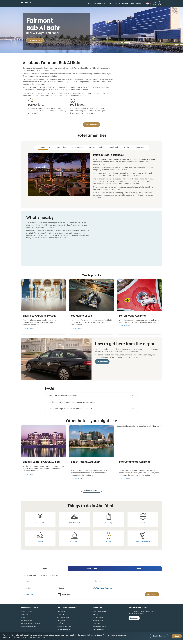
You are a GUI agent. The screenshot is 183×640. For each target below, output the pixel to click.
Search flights (152, 594)
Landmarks (74, 541)
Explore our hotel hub (91, 490)
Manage (125, 3)
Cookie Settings (159, 636)
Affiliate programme (99, 626)
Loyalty (117, 3)
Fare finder (60, 623)
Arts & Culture (74, 522)
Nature (40, 541)
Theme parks (40, 522)
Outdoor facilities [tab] (43, 147)
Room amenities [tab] (78, 147)
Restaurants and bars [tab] (97, 147)
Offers (110, 3)
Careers (23, 617)
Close (177, 636)
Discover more (28, 328)
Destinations (61, 614)
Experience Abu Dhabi (64, 626)
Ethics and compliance (28, 626)
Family (108, 541)
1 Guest (43, 575)
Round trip (31, 575)
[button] (148, 3)
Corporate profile (26, 611)
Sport (143, 522)
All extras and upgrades (100, 611)
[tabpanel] (91, 176)
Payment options (98, 617)
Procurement (97, 623)
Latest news (25, 614)
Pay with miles (66, 594)
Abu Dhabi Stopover (63, 629)
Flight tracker (61, 620)
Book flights (61, 611)
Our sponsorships (26, 620)
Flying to (98, 581)
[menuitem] (90, 3)
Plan (132, 3)
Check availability (35, 40)
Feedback (134, 618)
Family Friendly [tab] (140, 147)
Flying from (30, 581)
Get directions (102, 361)
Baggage (96, 614)
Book (90, 3)
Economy (53, 575)
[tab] (44, 568)
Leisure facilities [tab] (61, 147)
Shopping (108, 522)
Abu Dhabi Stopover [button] (104, 588)
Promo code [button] (28, 594)
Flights (138, 3)
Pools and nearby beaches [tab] (120, 147)
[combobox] (30, 575)
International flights (63, 617)
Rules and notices (98, 629)
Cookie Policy (102, 635)
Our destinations (99, 3)
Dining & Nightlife (143, 541)
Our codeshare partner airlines (31, 623)
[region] (91, 636)
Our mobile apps (98, 620)
